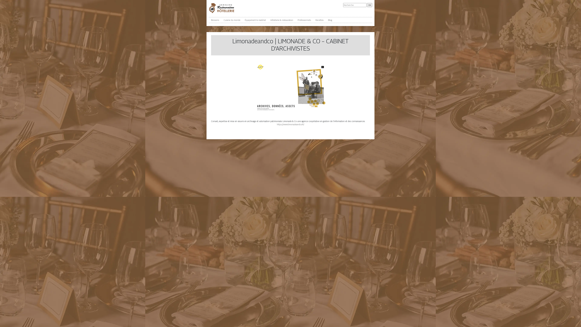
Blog (330, 20)
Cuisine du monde (232, 20)
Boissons (215, 20)
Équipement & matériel (255, 20)
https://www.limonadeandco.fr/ (290, 124)
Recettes (319, 20)
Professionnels (304, 20)
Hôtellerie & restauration (281, 20)
